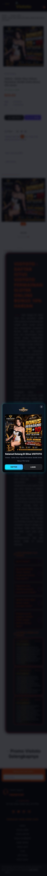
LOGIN (33, 467)
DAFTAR (14, 467)
